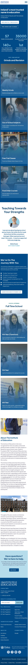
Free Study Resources (6, 624)
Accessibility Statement (21, 662)
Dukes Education (5, 640)
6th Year (5, 402)
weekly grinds (7, 477)
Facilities (3, 635)
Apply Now (17, 609)
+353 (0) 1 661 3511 (6, 595)
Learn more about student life (11, 292)
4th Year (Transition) (10, 334)
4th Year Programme (5, 609)
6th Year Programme (5, 614)
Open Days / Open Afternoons (19, 612)
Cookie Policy (11, 662)
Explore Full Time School (10, 22)
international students (14, 486)
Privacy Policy (4, 662)
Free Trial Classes (9, 158)
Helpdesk (13, 569)
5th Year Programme (5, 612)
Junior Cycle (6, 454)
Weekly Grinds (8, 90)
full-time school (12, 464)
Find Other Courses (9, 191)
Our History (3, 633)
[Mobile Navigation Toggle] (26, 2)
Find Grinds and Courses (9, 26)
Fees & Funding (18, 615)
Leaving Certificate (21, 454)
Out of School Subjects (11, 123)
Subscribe (19, 602)
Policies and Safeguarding (21, 618)
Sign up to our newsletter (8, 599)
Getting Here (4, 637)
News (2, 626)
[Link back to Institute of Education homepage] (5, 2)
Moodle (16, 633)
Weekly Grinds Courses (20, 624)
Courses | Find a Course (20, 626)
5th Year (5, 370)
